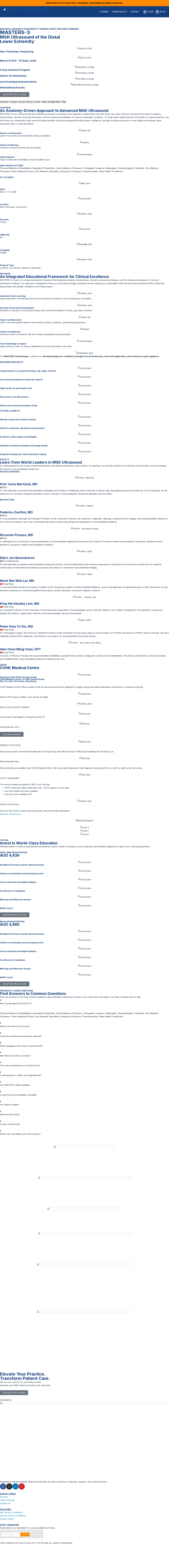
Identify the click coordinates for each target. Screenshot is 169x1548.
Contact (134, 12)
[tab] (4, 101)
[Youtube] (22, 1486)
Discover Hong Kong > (11, 814)
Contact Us (5, 1503)
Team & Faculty (119, 12)
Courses (104, 12)
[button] (14, 94)
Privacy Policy (6, 1519)
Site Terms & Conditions (11, 1512)
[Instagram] (9, 1486)
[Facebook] (3, 1486)
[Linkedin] (15, 1486)
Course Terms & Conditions (13, 1515)
